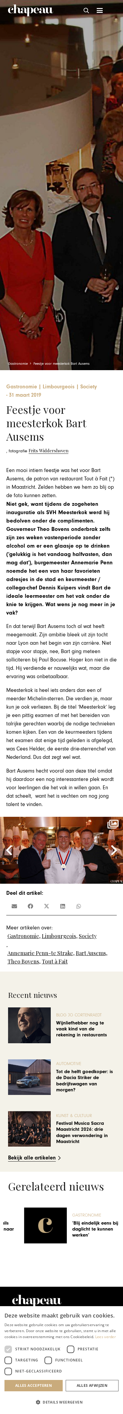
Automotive (68, 1063)
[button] (87, 10)
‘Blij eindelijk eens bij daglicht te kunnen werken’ (79, 1229)
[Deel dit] (30, 906)
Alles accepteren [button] (33, 1385)
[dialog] (61, 1360)
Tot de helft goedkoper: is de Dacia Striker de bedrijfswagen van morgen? (84, 1081)
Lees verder (105, 1336)
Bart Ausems (91, 953)
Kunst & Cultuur (74, 1115)
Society (88, 936)
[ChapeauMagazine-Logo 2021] (30, 10)
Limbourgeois (59, 936)
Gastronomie (23, 936)
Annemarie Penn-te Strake (40, 953)
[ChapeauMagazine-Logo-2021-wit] (36, 1301)
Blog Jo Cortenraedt (79, 1015)
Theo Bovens (23, 961)
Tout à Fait (55, 961)
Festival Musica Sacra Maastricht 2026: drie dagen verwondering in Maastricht (82, 1132)
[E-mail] (14, 906)
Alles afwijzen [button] (92, 1385)
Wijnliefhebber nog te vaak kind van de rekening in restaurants (81, 1029)
